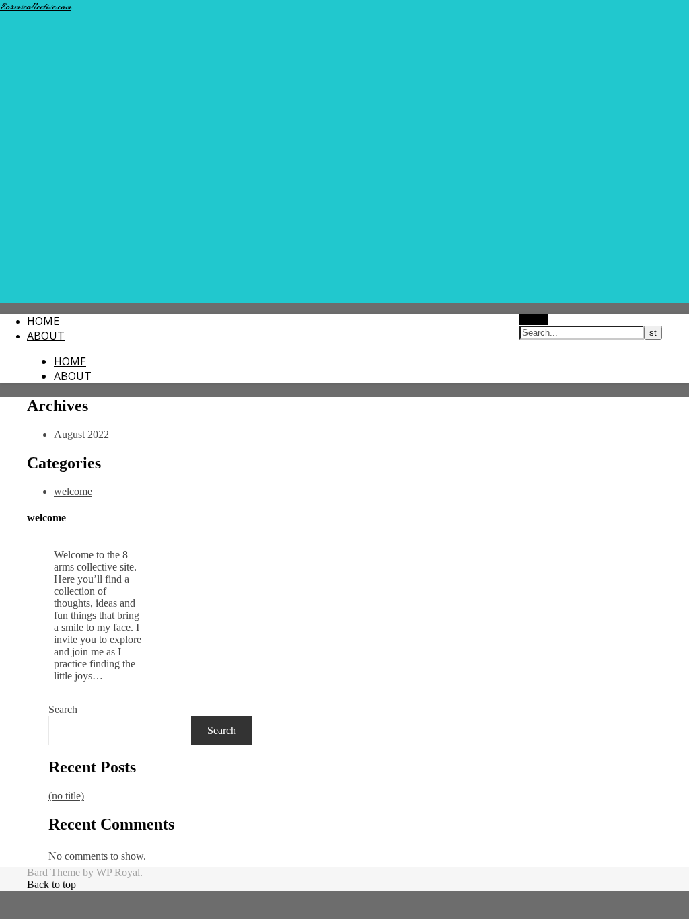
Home (43, 321)
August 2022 (81, 434)
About (46, 335)
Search (62, 709)
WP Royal (118, 872)
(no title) (66, 795)
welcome (73, 491)
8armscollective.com (35, 6)
